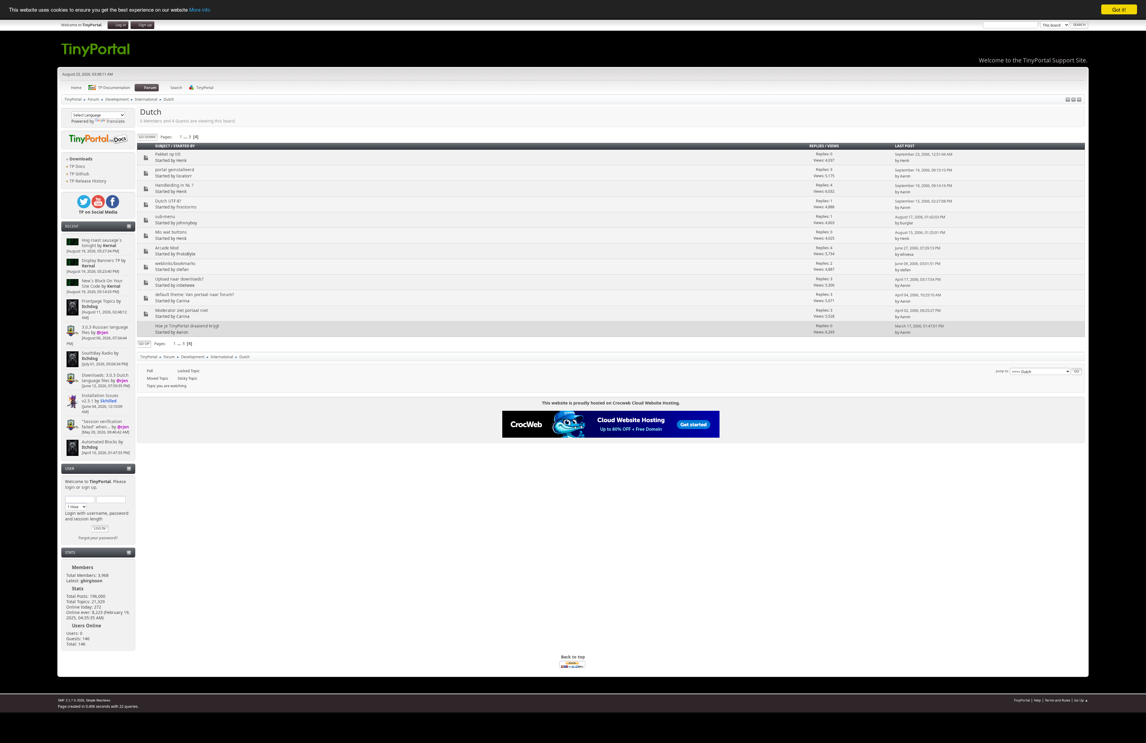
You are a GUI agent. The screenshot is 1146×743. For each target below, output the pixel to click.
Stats (70, 552)
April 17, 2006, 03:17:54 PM (918, 279)
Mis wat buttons (171, 232)
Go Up (144, 343)
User (69, 468)
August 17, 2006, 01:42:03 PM (920, 217)
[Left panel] (1067, 100)
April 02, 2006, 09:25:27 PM (918, 310)
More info (199, 9)
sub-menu (165, 216)
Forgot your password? (98, 537)
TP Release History (87, 181)
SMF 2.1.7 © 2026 (71, 700)
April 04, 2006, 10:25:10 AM (918, 295)
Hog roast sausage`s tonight (102, 242)
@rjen (102, 332)
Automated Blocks (99, 442)
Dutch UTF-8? (168, 201)
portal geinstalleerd (174, 169)
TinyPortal (1022, 700)
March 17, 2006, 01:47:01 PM (919, 326)
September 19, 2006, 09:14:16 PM (923, 185)
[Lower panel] (1073, 100)
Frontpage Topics (98, 301)
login (70, 487)
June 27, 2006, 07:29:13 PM (917, 248)
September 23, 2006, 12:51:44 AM (923, 154)
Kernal (109, 245)
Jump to (1002, 371)
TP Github (78, 174)
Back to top (573, 657)
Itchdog (90, 306)
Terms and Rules (1057, 700)
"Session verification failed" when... (102, 424)
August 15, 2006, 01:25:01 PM (920, 232)
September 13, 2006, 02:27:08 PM (923, 201)
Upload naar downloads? (179, 279)
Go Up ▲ (1081, 700)
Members (82, 567)
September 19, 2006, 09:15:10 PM (923, 170)
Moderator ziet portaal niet (181, 310)
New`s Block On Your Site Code (102, 283)
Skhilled (108, 401)
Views (833, 145)
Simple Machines (98, 700)
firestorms (186, 207)
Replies (816, 145)
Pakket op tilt (168, 154)
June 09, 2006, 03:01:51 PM (917, 263)
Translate (115, 121)
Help (1037, 700)
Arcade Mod (166, 248)
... (186, 137)
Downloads (80, 159)
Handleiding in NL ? (174, 185)
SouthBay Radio (97, 353)
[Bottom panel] (1079, 100)
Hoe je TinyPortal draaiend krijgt (187, 326)
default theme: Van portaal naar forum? (194, 294)
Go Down (147, 137)
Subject (162, 145)
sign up (88, 487)
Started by (184, 145)
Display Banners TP (101, 260)
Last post (904, 145)
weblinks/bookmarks (175, 263)
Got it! (1119, 9)
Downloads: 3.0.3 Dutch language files (105, 377)
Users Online (86, 626)
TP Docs (76, 166)
